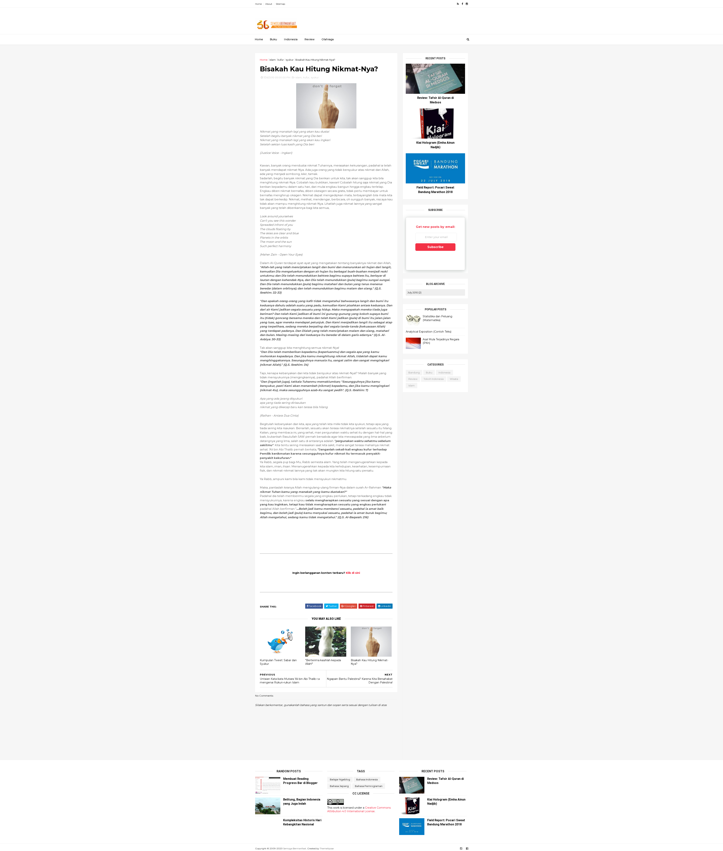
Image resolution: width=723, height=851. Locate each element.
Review (309, 39)
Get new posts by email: (435, 227)
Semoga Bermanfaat (294, 848)
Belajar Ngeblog (340, 779)
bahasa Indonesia (367, 779)
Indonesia (290, 39)
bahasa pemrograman (368, 786)
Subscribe (435, 247)
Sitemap (280, 3)
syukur (290, 59)
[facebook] (462, 4)
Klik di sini (353, 573)
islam (272, 59)
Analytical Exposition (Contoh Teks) (428, 331)
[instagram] (467, 4)
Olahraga (328, 39)
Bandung (414, 372)
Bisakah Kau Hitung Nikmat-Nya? (369, 662)
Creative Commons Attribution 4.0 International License (359, 809)
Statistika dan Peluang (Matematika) (437, 318)
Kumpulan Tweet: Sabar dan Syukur (278, 662)
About (268, 3)
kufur (281, 59)
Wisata (454, 378)
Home (258, 3)
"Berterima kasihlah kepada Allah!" (323, 662)
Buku (273, 39)
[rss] (458, 4)
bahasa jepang (339, 786)
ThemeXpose (327, 848)
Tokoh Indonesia (434, 378)
